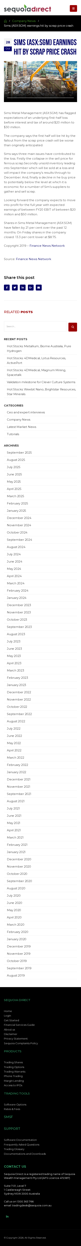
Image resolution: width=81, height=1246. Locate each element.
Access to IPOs (13, 1085)
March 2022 (15, 757)
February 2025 (17, 503)
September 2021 (19, 794)
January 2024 (16, 598)
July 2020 (14, 895)
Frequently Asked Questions (21, 1144)
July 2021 (13, 808)
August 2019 (16, 975)
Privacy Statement (16, 1038)
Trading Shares (13, 1062)
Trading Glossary (14, 1149)
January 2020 (16, 939)
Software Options (15, 1104)
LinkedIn (23, 287)
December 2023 (19, 605)
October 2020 (17, 874)
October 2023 (17, 619)
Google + (31, 287)
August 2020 (16, 888)
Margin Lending (14, 1080)
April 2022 (14, 750)
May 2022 (14, 743)
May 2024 (14, 569)
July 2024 (14, 554)
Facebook (7, 287)
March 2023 (15, 670)
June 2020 (14, 903)
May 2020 (14, 910)
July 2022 (13, 728)
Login (7, 1015)
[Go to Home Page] (5, 21)
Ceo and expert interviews (26, 412)
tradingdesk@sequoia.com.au (32, 1205)
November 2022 (19, 699)
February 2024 (17, 590)
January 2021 (16, 852)
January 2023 (16, 685)
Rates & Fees (12, 1109)
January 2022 (16, 772)
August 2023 (16, 634)
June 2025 (14, 474)
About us (9, 1029)
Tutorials (13, 434)
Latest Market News (21, 427)
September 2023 (19, 627)
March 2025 (15, 496)
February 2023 (17, 678)
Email (38, 287)
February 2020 (17, 932)
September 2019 (19, 968)
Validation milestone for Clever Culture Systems (41, 382)
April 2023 (14, 663)
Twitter (15, 287)
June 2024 (14, 561)
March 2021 (15, 837)
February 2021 (17, 845)
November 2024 (19, 525)
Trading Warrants (14, 1071)
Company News (18, 419)
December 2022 (19, 692)
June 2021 (14, 816)
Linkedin (7, 1217)
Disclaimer (10, 1034)
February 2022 (17, 765)
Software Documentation (20, 1139)
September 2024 (19, 540)
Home (8, 1011)
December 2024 (19, 518)
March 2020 (15, 924)
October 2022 (17, 707)
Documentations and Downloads (25, 1153)
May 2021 (13, 823)
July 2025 (13, 467)
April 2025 (14, 489)
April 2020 (14, 917)
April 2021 (14, 830)
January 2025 (16, 510)
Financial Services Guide (19, 1024)
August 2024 (16, 547)
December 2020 (19, 859)
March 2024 (15, 583)
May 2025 (14, 481)
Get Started (11, 1020)
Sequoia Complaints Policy (21, 1043)
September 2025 (19, 452)
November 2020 (19, 866)
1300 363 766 (25, 1201)
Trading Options (14, 1067)
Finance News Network (47, 246)
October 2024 (17, 532)
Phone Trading (13, 1076)
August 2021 (15, 801)
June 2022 (14, 736)
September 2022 (19, 714)
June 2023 (14, 648)
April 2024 (14, 576)
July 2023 (13, 641)
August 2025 (16, 460)
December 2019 (19, 946)
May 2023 (14, 656)
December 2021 (18, 779)
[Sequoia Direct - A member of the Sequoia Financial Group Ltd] (27, 8)
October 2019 (17, 961)
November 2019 (18, 954)
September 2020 (19, 881)
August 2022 (16, 721)
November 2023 (19, 612)
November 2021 (18, 786)
